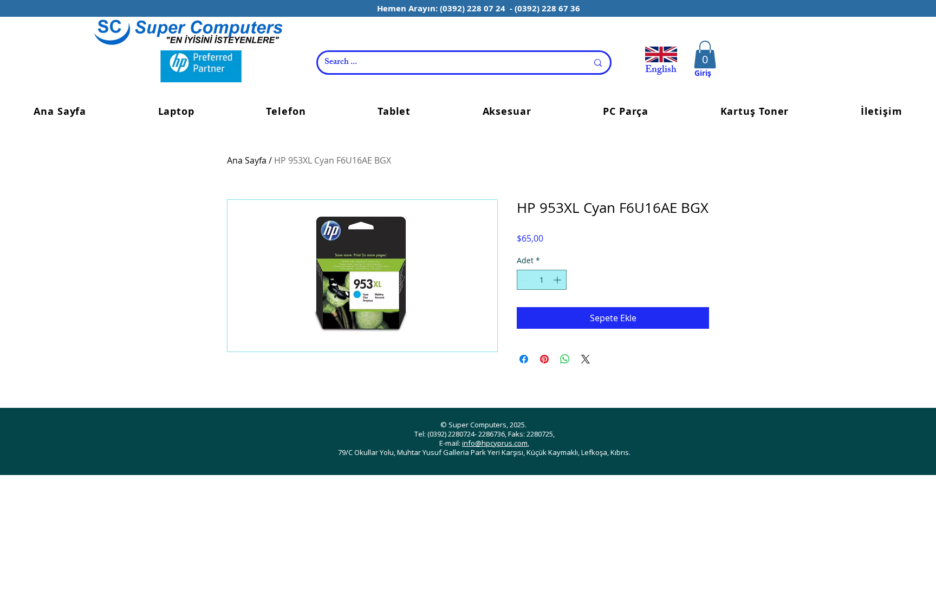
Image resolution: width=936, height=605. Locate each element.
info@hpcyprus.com (495, 443)
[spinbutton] (541, 279)
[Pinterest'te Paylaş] (544, 359)
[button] (705, 54)
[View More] (188, 31)
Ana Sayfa (246, 160)
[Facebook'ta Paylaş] (523, 359)
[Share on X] (585, 359)
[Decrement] (525, 279)
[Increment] (558, 279)
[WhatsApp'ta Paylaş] (564, 359)
